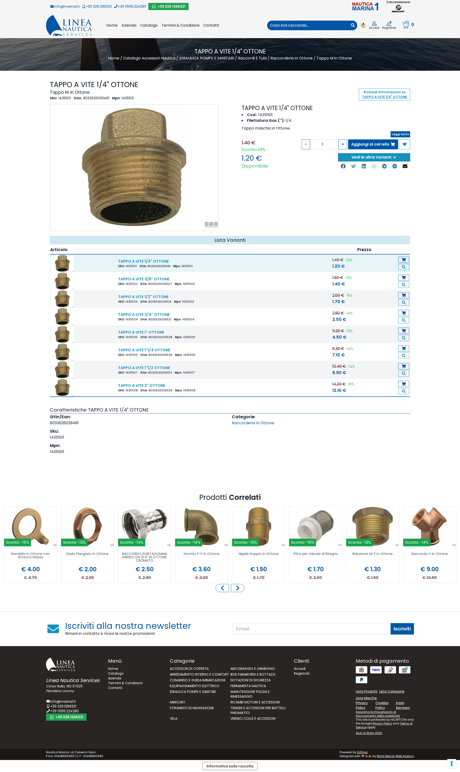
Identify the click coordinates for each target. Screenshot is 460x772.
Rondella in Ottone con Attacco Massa (30, 556)
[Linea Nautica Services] (69, 25)
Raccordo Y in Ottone (430, 554)
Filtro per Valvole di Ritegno (315, 554)
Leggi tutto (400, 134)
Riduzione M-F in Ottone (372, 554)
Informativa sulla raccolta (230, 766)
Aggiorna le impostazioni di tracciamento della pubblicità (378, 714)
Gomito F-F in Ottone (201, 554)
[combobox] (308, 25)
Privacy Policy (382, 723)
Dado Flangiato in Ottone (87, 554)
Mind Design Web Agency (395, 756)
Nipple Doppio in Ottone (258, 554)
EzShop (362, 752)
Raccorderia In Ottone (253, 423)
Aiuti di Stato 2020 (369, 733)
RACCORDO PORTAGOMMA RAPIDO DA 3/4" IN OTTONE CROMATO (144, 557)
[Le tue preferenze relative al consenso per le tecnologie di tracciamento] (451, 763)
